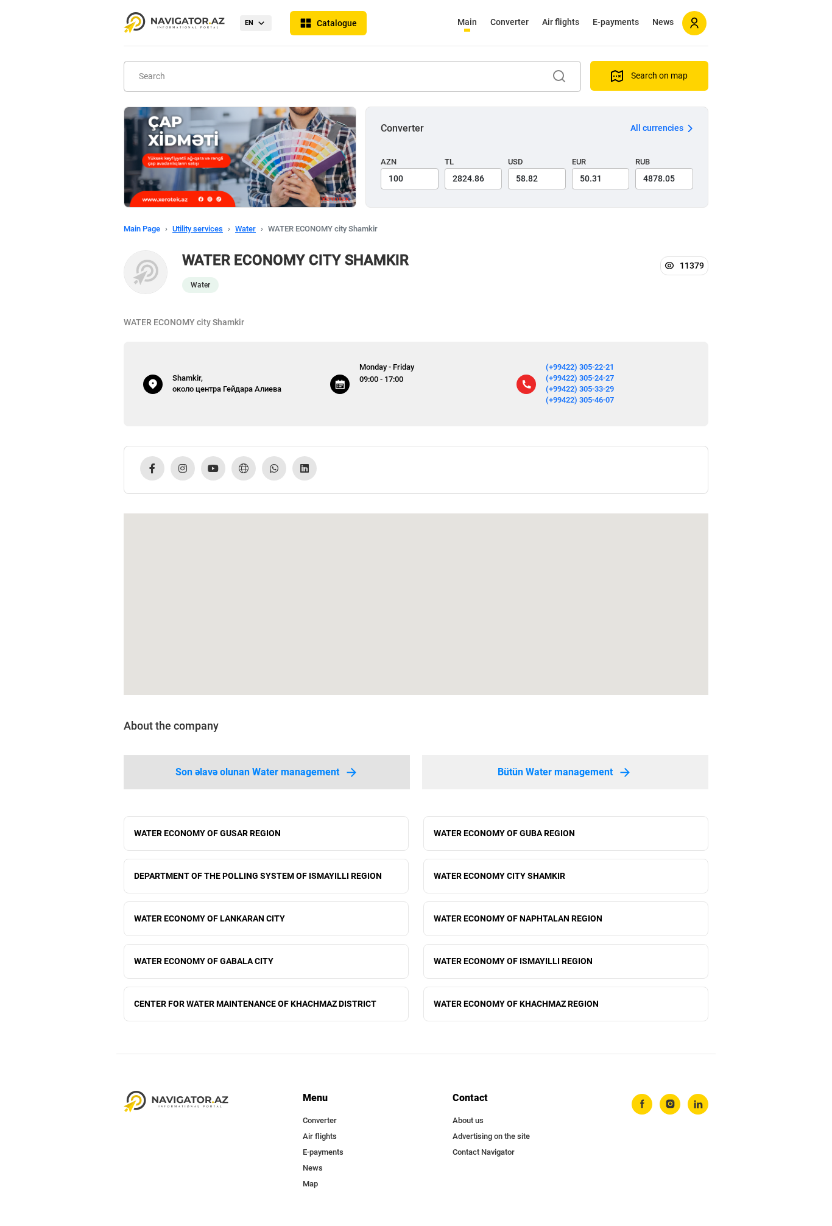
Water (245, 228)
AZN (389, 161)
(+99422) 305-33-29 (580, 388)
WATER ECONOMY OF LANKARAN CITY (209, 918)
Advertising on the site (491, 1136)
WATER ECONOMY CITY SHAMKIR (499, 876)
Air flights (560, 22)
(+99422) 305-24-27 (580, 377)
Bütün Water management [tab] (555, 772)
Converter (509, 22)
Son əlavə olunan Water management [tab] (257, 772)
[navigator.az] (176, 1102)
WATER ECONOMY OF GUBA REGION (504, 833)
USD (515, 161)
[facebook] (642, 1104)
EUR (579, 161)
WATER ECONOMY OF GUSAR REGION (207, 833)
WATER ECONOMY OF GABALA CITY (203, 961)
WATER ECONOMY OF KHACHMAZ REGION (516, 1004)
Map (310, 1183)
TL (449, 161)
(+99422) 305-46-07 (580, 399)
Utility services (197, 228)
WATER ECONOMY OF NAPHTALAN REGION (518, 918)
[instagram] (670, 1104)
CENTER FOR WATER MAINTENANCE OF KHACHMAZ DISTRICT (255, 1004)
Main (467, 22)
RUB (642, 161)
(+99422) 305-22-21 (580, 367)
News (663, 22)
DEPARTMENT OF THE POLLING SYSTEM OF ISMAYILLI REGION (258, 876)
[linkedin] (698, 1104)
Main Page (142, 228)
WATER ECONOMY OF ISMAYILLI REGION (513, 961)
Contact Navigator (484, 1152)
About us (468, 1120)
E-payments (616, 22)
